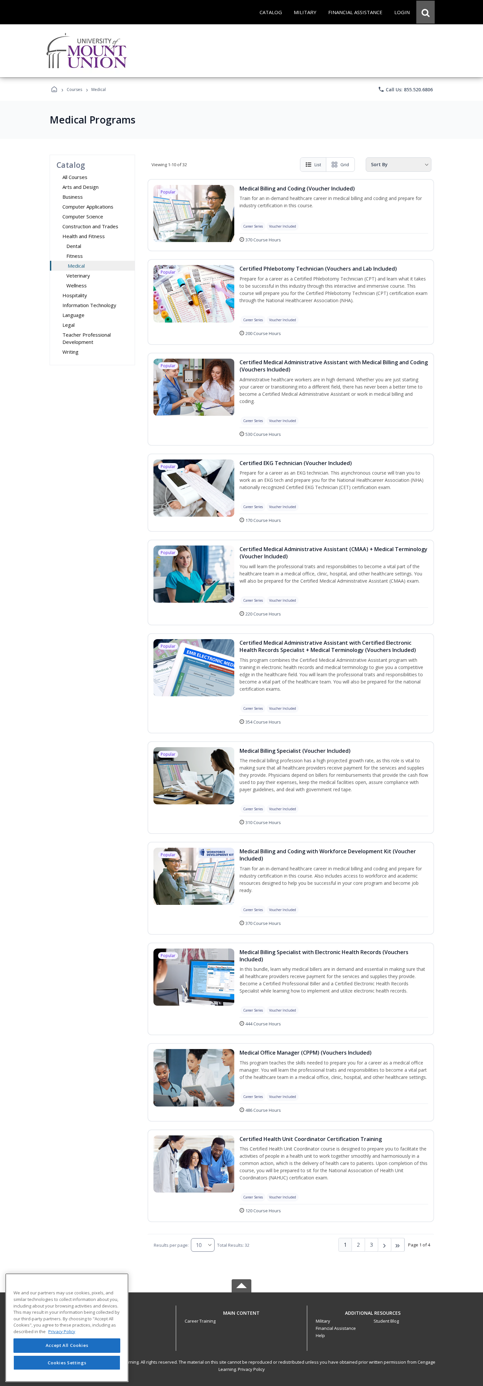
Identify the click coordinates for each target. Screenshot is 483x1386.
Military (323, 1321)
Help (320, 1335)
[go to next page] (384, 1244)
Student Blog (386, 1321)
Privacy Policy (251, 1369)
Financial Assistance (336, 1328)
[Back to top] (241, 1316)
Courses (74, 89)
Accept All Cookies (67, 1346)
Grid (344, 165)
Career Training (200, 1321)
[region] (66, 1327)
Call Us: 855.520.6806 (405, 89)
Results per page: (171, 1245)
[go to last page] (397, 1244)
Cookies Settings (67, 1362)
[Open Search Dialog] (425, 12)
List (317, 165)
